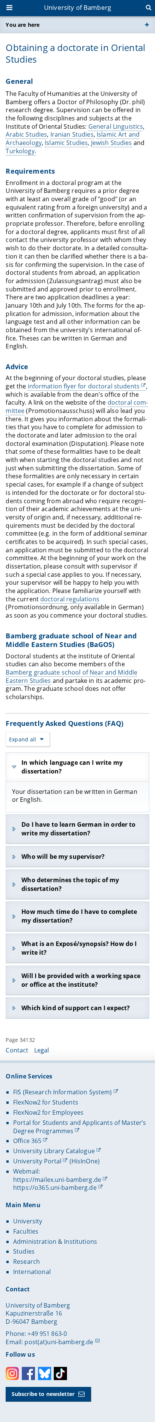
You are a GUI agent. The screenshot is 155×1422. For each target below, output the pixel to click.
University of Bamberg (77, 7)
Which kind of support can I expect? (75, 1008)
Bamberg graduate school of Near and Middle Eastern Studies (71, 676)
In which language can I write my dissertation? (71, 766)
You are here (23, 24)
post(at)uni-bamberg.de (58, 1342)
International (32, 1272)
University (27, 1221)
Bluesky (44, 1373)
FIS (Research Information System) (62, 1092)
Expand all (22, 739)
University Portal (37, 1161)
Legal (41, 1050)
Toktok (60, 1373)
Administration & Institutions (55, 1241)
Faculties (25, 1231)
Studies (24, 1251)
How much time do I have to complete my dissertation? (79, 915)
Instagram (12, 1373)
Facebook (28, 1373)
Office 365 (27, 1141)
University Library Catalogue (54, 1151)
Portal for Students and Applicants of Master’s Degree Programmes (79, 1126)
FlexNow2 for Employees (48, 1112)
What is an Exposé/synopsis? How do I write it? (79, 948)
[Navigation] (10, 8)
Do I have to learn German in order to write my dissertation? (78, 828)
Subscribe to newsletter (43, 1393)
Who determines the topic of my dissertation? (70, 884)
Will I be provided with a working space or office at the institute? (80, 980)
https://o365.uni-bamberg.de (55, 1187)
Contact (17, 1050)
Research (26, 1261)
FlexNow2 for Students (45, 1102)
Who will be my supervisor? (63, 856)
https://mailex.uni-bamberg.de (57, 1179)
